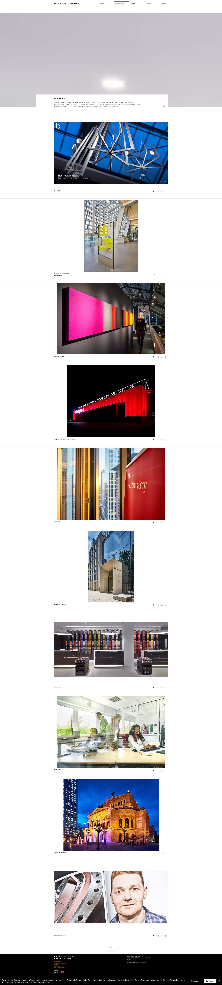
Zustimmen (210, 981)
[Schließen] (219, 981)
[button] (111, 157)
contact (56, 958)
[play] (154, 191)
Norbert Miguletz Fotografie (138, 962)
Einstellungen (196, 981)
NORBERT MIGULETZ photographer (66, 4)
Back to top (111, 951)
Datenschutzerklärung (41, 982)
